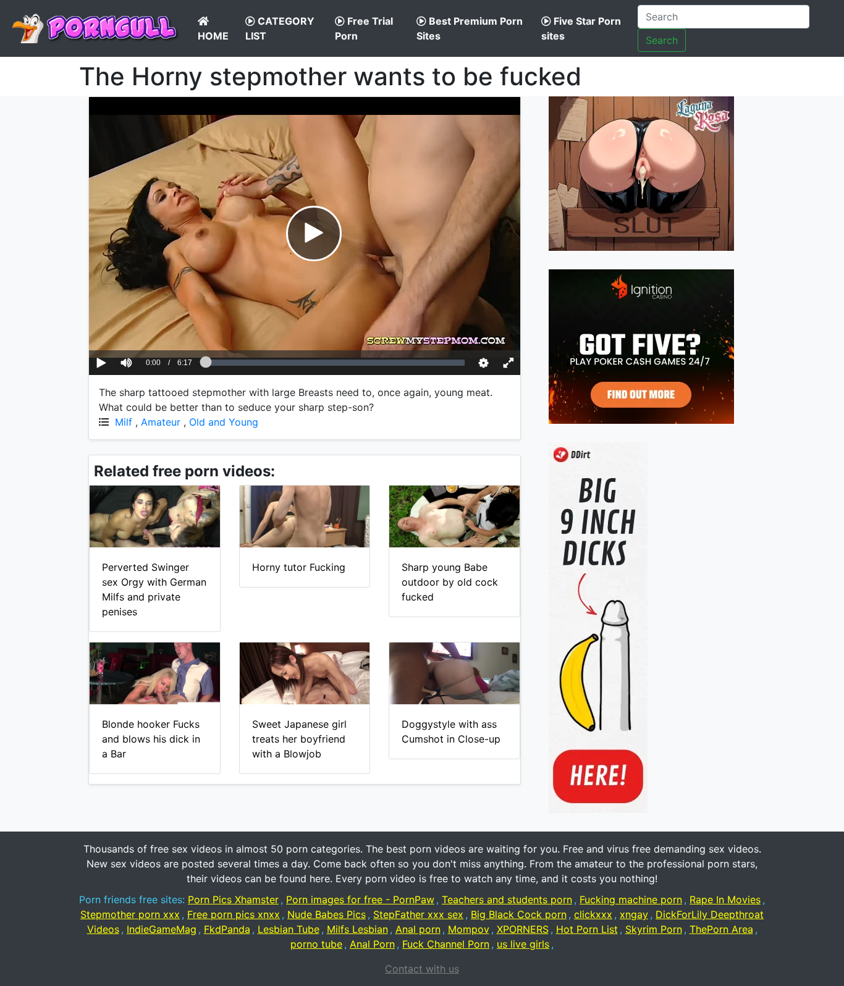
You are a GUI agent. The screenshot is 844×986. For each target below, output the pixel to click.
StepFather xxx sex (418, 914)
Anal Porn (372, 944)
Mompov (468, 929)
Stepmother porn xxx (130, 914)
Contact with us (422, 969)
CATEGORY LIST (279, 28)
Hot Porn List (587, 929)
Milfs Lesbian (357, 929)
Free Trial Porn (364, 28)
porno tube (316, 944)
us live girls (523, 944)
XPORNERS (523, 929)
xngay (634, 914)
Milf (123, 422)
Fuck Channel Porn (445, 944)
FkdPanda (227, 929)
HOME (213, 36)
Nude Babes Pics (326, 914)
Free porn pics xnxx (233, 914)
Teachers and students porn (507, 899)
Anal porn (418, 929)
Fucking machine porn (631, 899)
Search (662, 40)
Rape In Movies (725, 899)
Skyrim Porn (653, 929)
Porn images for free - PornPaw (360, 899)
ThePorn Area (721, 929)
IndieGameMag (161, 929)
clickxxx (593, 914)
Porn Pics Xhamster (233, 899)
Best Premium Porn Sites (469, 28)
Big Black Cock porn (519, 914)
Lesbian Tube (288, 929)
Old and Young (223, 422)
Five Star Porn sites (581, 28)
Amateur (160, 422)
